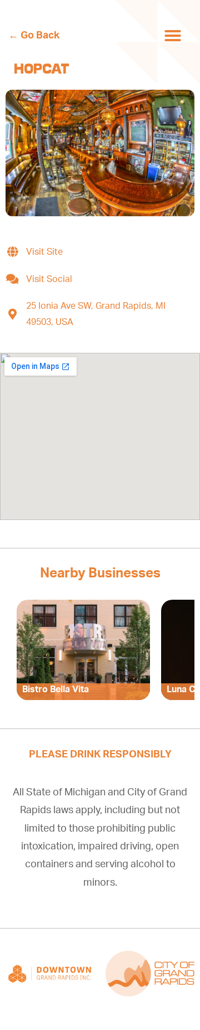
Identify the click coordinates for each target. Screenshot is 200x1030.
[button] (172, 35)
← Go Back (33, 36)
